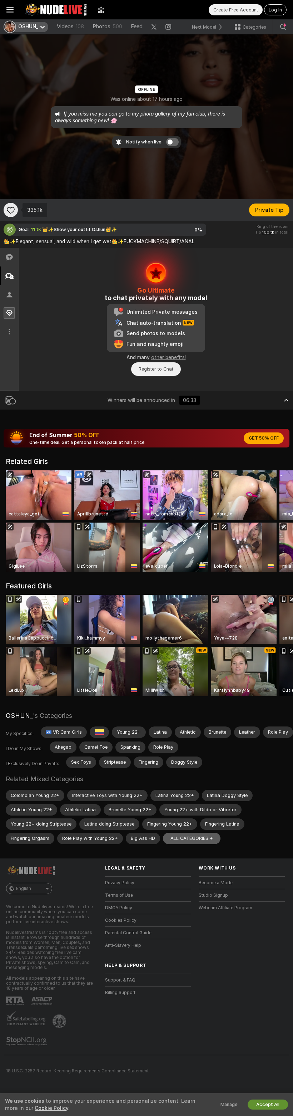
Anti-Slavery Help (123, 945)
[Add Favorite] (11, 210)
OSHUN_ (19, 715)
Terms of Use (119, 895)
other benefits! (168, 357)
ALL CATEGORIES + (191, 838)
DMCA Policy (118, 907)
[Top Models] (101, 9)
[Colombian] (99, 732)
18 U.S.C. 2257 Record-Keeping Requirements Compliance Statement (77, 1070)
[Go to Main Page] (55, 9)
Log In (275, 10)
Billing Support (120, 992)
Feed (137, 26)
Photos (107, 26)
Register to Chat (156, 369)
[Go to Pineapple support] (60, 1021)
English (23, 888)
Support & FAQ (120, 980)
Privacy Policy (119, 882)
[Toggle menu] (10, 9)
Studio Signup (213, 895)
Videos (70, 26)
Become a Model (216, 882)
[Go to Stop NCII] (27, 1041)
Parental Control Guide (128, 932)
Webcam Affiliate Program (225, 907)
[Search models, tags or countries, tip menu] (283, 26)
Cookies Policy (120, 920)
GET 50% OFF (264, 438)
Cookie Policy (51, 1108)
